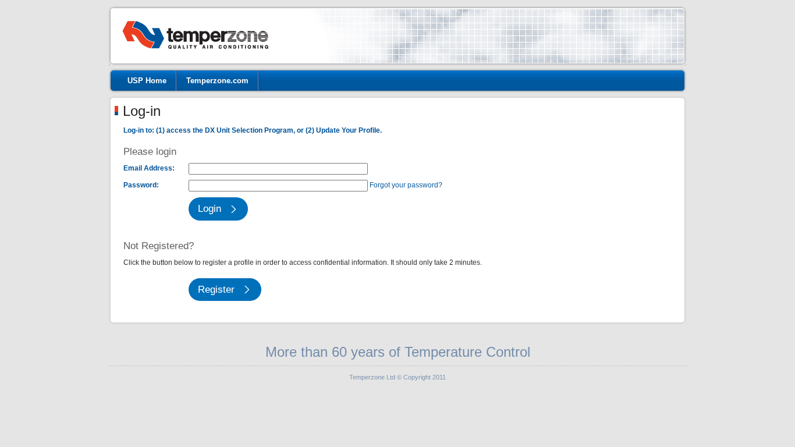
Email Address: (149, 168)
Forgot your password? (406, 185)
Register (216, 289)
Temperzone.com (217, 80)
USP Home (146, 80)
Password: (141, 185)
